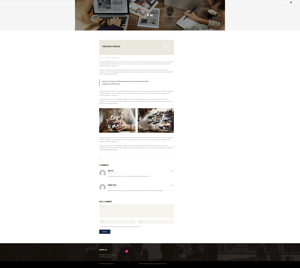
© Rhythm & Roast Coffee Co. (106, 263)
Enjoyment (108, 57)
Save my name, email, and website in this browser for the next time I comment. (121, 226)
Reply (172, 171)
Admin (102, 57)
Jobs (100, 157)
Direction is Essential (111, 46)
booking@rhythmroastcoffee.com (107, 254)
